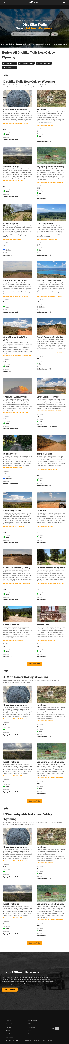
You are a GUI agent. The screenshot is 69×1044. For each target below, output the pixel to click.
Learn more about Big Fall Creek (17, 460)
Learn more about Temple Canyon (51, 460)
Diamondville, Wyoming (43, 44)
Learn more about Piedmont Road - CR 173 (17, 287)
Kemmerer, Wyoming (60, 44)
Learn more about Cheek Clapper (17, 230)
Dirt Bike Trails (20, 20)
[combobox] (31, 34)
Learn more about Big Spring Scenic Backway (51, 173)
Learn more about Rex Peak (51, 116)
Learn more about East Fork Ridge (17, 173)
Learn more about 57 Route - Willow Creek (17, 403)
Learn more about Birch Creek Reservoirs (51, 403)
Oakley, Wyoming (28, 44)
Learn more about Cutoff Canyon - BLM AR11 (51, 345)
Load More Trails (34, 663)
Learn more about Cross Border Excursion (17, 116)
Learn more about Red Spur (51, 517)
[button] (9, 63)
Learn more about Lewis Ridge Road (17, 517)
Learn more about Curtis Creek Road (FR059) (17, 574)
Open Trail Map (10, 989)
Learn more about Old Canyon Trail (51, 230)
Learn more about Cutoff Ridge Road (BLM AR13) (17, 345)
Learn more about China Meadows (17, 631)
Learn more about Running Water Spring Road (51, 574)
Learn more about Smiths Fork (51, 631)
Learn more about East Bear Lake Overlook (51, 287)
